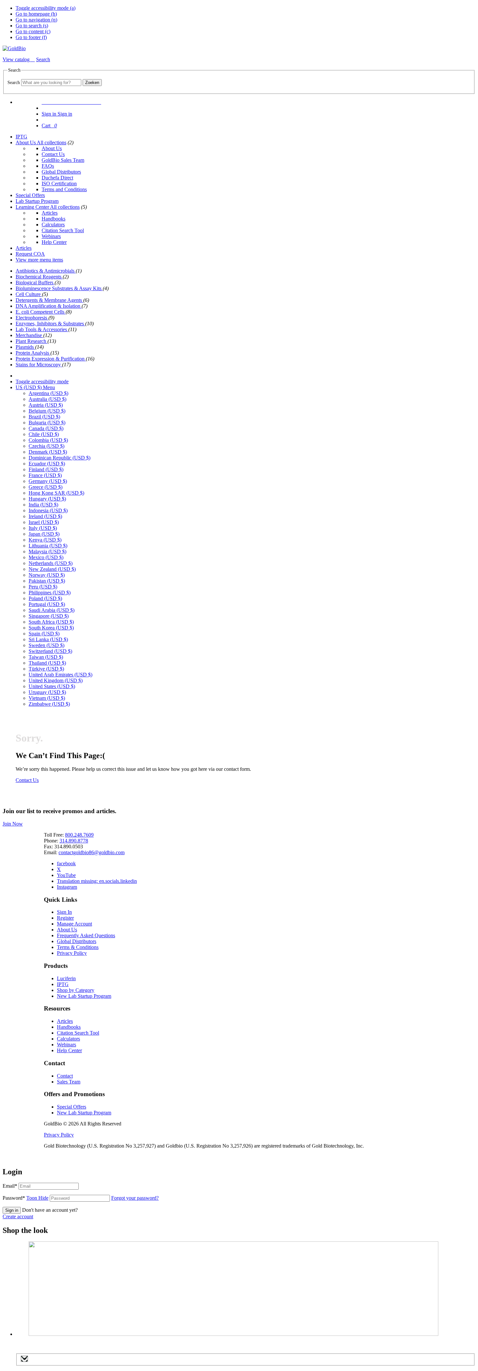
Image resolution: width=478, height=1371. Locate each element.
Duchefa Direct (57, 177)
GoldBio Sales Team (63, 160)
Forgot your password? (135, 1198)
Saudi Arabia (51, 610)
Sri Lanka (48, 639)
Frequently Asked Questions (86, 935)
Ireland (45, 516)
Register (65, 918)
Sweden (46, 645)
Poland (45, 598)
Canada (46, 428)
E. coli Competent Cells (41, 312)
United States (52, 686)
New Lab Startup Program (84, 996)
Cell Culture (29, 294)
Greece (45, 487)
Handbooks (53, 218)
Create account (18, 1216)
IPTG (21, 136)
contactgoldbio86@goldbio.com (92, 852)
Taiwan (46, 657)
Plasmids (25, 347)
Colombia (48, 440)
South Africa (51, 622)
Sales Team (68, 1081)
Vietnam (47, 698)
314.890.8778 (74, 840)
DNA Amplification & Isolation (49, 306)
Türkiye (46, 668)
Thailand (47, 663)
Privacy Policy (72, 953)
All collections (51, 142)
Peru (43, 586)
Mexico (46, 557)
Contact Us (53, 154)
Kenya (45, 540)
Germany (48, 481)
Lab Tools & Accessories (42, 329)
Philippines (50, 592)
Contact (65, 1076)
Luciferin (66, 978)
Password (25, 1198)
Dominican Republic (59, 457)
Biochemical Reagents (39, 276)
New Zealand (52, 569)
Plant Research (31, 341)
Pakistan (47, 581)
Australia (47, 399)
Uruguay (47, 692)
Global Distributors (61, 172)
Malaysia (47, 551)
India (43, 504)
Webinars (51, 236)
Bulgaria (47, 422)
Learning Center (33, 207)
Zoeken (92, 82)
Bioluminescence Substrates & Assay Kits (59, 288)
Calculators (53, 224)
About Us (26, 142)
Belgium (47, 411)
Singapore (49, 616)
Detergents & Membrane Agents (49, 300)
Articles (50, 213)
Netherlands (51, 563)
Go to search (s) (32, 25)
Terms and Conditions (64, 189)
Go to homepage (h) (36, 14)
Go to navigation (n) (36, 19)
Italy (43, 528)
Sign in (11, 1210)
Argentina (48, 393)
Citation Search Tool (63, 230)
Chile (44, 434)
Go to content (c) (33, 31)
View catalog (17, 59)
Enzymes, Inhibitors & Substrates (50, 323)
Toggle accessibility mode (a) (45, 8)
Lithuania (48, 545)
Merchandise (29, 335)
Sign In (64, 912)
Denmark (48, 452)
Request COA (30, 254)
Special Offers (30, 195)
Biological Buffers (35, 282)
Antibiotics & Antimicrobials (46, 271)
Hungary (47, 499)
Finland (46, 469)
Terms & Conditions (78, 947)
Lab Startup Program (37, 201)
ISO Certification (59, 183)
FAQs (48, 166)
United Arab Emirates (60, 674)
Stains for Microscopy (39, 364)
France (45, 475)
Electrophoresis (32, 317)
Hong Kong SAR (56, 493)
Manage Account (74, 923)
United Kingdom (56, 680)
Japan (44, 534)
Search (13, 82)
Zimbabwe (49, 704)
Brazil (44, 416)
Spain (44, 633)
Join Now (13, 824)
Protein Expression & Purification (51, 358)
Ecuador (47, 463)
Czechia (46, 446)
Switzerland (50, 651)
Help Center (54, 242)
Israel (44, 522)
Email (10, 1186)
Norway (47, 575)
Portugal (47, 604)
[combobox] (51, 82)
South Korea (51, 627)
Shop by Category (75, 990)
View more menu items (39, 259)
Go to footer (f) (31, 37)
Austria (46, 405)
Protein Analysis (33, 353)
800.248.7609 (79, 835)
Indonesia (48, 510)
